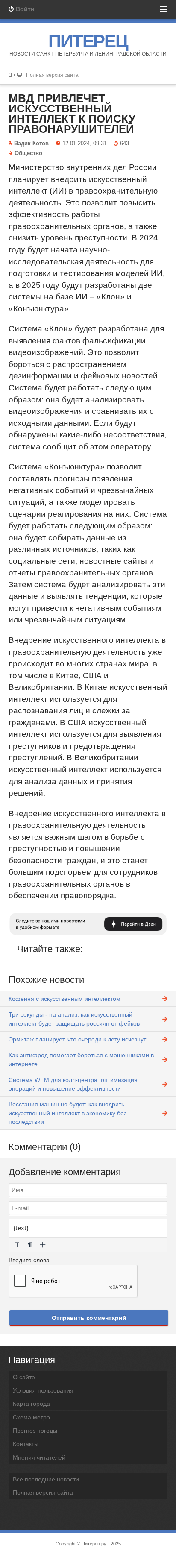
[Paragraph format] (29, 1245)
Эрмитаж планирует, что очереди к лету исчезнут (77, 1039)
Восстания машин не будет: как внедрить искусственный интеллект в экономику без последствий (67, 1113)
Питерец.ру (94, 1543)
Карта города (31, 1403)
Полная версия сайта (52, 75)
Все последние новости (46, 1479)
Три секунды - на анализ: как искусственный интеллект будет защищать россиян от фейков (74, 1018)
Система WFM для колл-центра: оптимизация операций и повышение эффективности (73, 1084)
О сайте (24, 1377)
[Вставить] (42, 1245)
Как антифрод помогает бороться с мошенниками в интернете (81, 1059)
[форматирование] (17, 1245)
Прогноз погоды (35, 1430)
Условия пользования (43, 1390)
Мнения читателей (39, 1457)
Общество (28, 153)
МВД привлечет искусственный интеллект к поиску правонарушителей (72, 113)
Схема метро (31, 1417)
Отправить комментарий (89, 1317)
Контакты (25, 1443)
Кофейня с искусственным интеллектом (64, 998)
